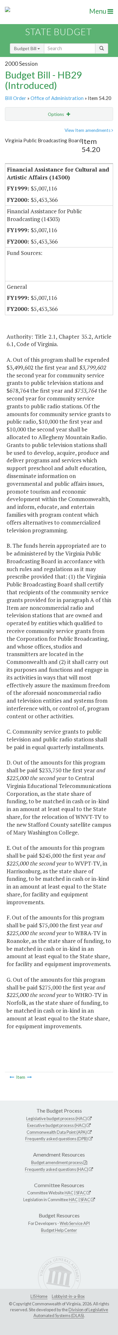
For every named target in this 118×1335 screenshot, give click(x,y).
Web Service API (75, 1223)
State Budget (58, 31)
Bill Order (15, 98)
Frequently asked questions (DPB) (56, 1138)
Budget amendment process (57, 1162)
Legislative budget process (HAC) (56, 1118)
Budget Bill (25, 48)
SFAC (81, 1192)
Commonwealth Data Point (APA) (57, 1132)
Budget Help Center (59, 1230)
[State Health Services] (29, 1077)
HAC (69, 1192)
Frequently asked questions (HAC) (56, 1169)
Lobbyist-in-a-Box (68, 1296)
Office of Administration (57, 98)
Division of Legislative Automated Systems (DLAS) (70, 1312)
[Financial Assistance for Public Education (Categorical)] (12, 1077)
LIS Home (39, 1296)
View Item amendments (88, 130)
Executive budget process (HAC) (56, 1125)
